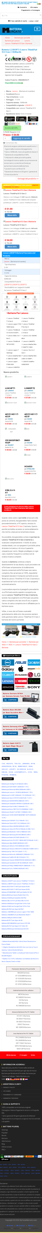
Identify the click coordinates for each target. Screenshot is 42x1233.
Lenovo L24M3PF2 (29, 341)
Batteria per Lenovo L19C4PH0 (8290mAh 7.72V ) (17, 792)
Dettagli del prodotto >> (28, 178)
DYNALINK (30, 469)
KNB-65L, (5, 772)
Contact (21, 1225)
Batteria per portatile (22, 38)
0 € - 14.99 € (3, 1164)
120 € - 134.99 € (14, 1170)
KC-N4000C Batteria (23, 997)
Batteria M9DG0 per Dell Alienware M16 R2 (15, 929)
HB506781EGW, (7, 766)
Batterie (5, 1138)
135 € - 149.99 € (25, 1170)
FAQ (31, 1225)
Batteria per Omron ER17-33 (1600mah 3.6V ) (16, 823)
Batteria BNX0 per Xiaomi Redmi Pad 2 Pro (15, 895)
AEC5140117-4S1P (12, 415)
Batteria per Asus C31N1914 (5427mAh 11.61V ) (17, 798)
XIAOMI (29, 443)
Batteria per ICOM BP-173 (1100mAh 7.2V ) (15, 820)
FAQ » (4, 1149)
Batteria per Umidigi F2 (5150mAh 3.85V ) (15, 784)
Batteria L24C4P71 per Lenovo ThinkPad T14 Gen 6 (18, 881)
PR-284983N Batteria (23, 1040)
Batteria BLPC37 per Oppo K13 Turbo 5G (15, 926)
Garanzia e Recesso (10, 1098)
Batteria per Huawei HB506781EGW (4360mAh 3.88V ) (19, 860)
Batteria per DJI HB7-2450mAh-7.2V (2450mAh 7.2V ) (18, 795)
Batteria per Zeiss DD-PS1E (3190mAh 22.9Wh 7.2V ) (18, 829)
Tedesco (25, 1228)
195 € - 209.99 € (25, 1173)
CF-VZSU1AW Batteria (23, 984)
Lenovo (27, 41)
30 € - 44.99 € (21, 1164)
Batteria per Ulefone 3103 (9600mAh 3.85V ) (16, 846)
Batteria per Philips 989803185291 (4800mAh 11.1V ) (18, 865)
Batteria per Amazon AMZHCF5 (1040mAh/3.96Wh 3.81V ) (20, 849)
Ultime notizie (7, 1147)
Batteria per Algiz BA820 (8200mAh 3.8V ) (15, 843)
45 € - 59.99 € (4, 1167)
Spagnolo (7, 1228)
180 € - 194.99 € (14, 1173)
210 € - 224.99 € (35, 1173)
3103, (3, 763)
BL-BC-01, (30, 769)
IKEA (9, 495)
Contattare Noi (11, 143)
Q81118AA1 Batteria (23, 1043)
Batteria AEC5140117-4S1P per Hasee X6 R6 (16, 886)
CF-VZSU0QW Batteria (23, 981)
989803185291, (23, 766)
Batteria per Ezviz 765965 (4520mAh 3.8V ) (15, 868)
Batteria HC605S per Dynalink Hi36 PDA (14, 898)
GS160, (11, 772)
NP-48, (33, 763)
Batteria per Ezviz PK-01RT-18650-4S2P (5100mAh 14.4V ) (20, 840)
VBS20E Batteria (23, 973)
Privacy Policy (9, 1087)
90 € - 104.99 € (31, 1167)
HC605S (28, 466)
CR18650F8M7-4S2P (12, 441)
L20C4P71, (12, 769)
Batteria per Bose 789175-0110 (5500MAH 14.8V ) (17, 809)
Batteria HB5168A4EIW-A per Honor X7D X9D (16, 923)
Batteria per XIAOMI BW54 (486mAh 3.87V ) (15, 801)
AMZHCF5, (9, 763)
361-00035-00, (21, 769)
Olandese (35, 1228)
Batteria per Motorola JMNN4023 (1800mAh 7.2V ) (18, 854)
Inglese (16, 1228)
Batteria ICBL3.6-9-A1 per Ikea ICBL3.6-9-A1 (15, 900)
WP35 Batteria (23, 994)
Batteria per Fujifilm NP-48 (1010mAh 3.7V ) (15, 857)
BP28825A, (13, 775)
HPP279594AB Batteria (23, 1046)
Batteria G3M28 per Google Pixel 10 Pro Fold (16, 903)
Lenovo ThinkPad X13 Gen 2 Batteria (18, 44)
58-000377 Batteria (23, 1019)
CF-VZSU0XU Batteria (23, 978)
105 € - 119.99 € (4, 1170)
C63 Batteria (23, 1000)
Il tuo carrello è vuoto (18, 21)
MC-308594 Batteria (23, 1027)
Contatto (23, 7)
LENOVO (11, 390)
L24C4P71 (10, 388)
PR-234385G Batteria (23, 1037)
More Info (12, 215)
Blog (3, 1144)
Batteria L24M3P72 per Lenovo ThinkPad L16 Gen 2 (18, 884)
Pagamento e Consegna (30, 10)
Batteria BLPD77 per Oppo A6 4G (12, 920)
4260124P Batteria (23, 1049)
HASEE (10, 419)
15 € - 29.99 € (12, 1164)
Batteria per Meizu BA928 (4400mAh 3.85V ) (15, 826)
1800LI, (35, 772)
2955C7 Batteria (23, 1024)
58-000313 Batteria (23, 1022)
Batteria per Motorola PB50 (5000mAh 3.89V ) (16, 789)
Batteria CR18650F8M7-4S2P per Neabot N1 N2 (17, 892)
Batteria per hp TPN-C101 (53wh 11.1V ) (14, 851)
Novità (4, 1135)
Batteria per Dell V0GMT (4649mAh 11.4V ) (15, 787)
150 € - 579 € (3, 1176)
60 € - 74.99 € (13, 1167)
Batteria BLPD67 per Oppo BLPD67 (13, 909)
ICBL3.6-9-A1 (10, 491)
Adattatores (6, 1141)
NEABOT (11, 445)
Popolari (5, 1133)
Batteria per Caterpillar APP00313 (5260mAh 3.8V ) (17, 803)
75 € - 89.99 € (22, 1167)
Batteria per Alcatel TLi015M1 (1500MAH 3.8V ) (17, 812)
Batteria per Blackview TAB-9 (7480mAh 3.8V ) (16, 832)
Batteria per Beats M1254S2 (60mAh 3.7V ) (15, 837)
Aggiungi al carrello (21, 138)
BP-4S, (15, 766)
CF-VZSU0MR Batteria (23, 976)
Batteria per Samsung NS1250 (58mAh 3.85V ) (16, 834)
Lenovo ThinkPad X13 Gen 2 (13, 526)
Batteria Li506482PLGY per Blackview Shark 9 (16, 915)
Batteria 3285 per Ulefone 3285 (11, 917)
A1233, (30, 772)
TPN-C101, (17, 763)
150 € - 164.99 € (35, 1170)
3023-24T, (5, 769)
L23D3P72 (28, 105)
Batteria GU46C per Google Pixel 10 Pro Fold (16, 906)
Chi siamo (34, 7)
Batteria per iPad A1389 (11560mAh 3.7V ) (15, 806)
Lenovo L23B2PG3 (14, 367)
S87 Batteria (23, 1003)
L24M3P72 (29, 388)
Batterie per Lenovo (12, 41)
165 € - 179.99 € (4, 1173)
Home (7, 38)
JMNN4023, (26, 763)
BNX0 (27, 440)
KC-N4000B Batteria (23, 1006)
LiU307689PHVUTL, (20, 772)
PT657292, (5, 775)
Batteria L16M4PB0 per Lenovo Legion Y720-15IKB (18, 912)
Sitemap (5, 1130)
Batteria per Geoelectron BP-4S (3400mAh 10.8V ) (17, 863)
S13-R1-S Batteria (23, 1016)
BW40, (31, 766)
